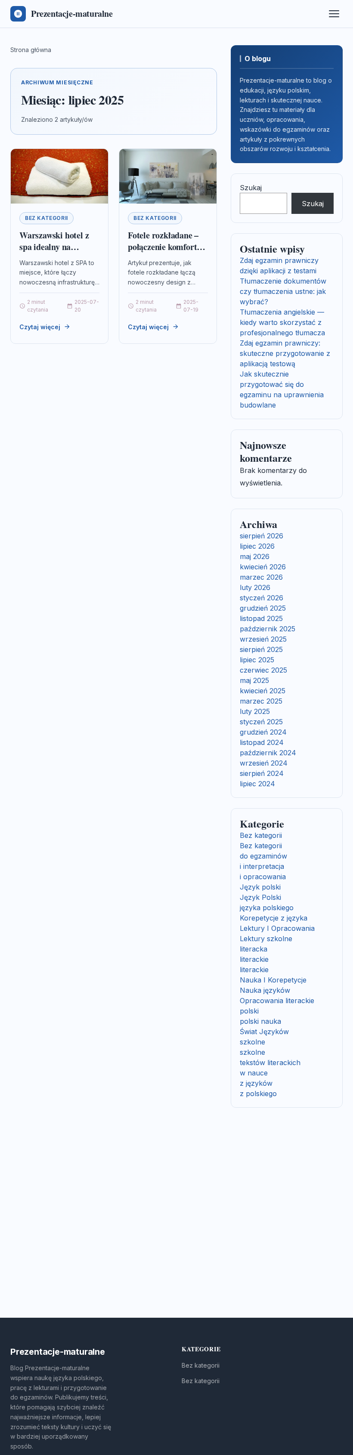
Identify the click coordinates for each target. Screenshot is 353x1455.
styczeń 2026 (261, 597)
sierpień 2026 (261, 535)
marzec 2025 (261, 701)
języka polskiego (267, 907)
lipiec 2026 (257, 546)
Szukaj (251, 187)
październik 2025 (267, 628)
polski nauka (260, 1021)
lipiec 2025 (257, 659)
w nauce (254, 1073)
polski (249, 1011)
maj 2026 (254, 556)
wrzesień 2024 (264, 763)
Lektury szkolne (266, 938)
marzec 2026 (261, 577)
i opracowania (263, 876)
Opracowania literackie (277, 1000)
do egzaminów (263, 856)
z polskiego (258, 1093)
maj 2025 (254, 680)
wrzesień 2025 (263, 639)
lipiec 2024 (257, 783)
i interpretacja (262, 866)
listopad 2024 (262, 742)
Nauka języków (265, 990)
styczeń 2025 (261, 721)
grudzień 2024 (263, 732)
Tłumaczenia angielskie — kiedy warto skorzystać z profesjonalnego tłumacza (282, 322)
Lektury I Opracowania (277, 928)
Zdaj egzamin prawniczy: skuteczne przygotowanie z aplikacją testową (285, 353)
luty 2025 (255, 711)
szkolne (252, 1042)
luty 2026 (255, 587)
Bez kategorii (46, 218)
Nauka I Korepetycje (273, 980)
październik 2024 (268, 752)
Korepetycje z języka (273, 918)
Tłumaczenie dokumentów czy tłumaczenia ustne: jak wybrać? (283, 291)
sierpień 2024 (262, 773)
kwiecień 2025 (262, 690)
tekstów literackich (270, 1062)
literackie (254, 959)
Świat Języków (264, 1031)
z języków (256, 1083)
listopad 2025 (261, 618)
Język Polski (260, 897)
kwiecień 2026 (263, 566)
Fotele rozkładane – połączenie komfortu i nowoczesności (167, 247)
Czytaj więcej (39, 327)
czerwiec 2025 (263, 670)
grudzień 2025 (263, 608)
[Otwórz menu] (334, 13)
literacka (253, 949)
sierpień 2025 (261, 649)
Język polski (260, 887)
